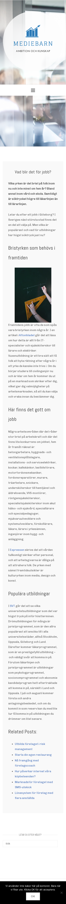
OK (33, 896)
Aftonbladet (27, 335)
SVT (12, 606)
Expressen (17, 550)
